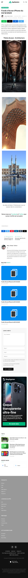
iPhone (2, 483)
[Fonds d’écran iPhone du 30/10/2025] (14, 273)
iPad (2, 485)
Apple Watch (4, 489)
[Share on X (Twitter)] (21, 21)
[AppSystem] (14, 2)
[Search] (26, 2)
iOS (2, 502)
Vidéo (2, 525)
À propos (7, 551)
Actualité (3, 533)
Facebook (14, 214)
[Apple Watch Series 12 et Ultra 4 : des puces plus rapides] (4, 439)
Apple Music (3, 510)
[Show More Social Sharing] (25, 21)
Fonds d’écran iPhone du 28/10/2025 (10, 322)
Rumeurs (3, 535)
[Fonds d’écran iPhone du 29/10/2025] (14, 293)
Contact (13, 551)
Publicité (19, 551)
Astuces (3, 518)
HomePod (3, 493)
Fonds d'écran (5, 7)
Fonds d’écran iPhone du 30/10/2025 (10, 281)
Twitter (21, 214)
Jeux (2, 508)
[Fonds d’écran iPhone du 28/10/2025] (14, 313)
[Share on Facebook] (15, 21)
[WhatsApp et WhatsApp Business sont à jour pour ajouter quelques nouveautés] (4, 446)
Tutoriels (3, 520)
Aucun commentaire (13, 17)
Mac (2, 487)
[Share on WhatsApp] (4, 21)
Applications (4, 504)
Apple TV (3, 491)
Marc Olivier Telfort (9, 16)
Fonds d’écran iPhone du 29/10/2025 (10, 302)
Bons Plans (3, 537)
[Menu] (2, 2)
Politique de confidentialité (9, 553)
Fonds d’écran (4, 523)
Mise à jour (3, 506)
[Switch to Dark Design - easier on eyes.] (24, 2)
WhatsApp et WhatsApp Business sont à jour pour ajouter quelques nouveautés (17, 446)
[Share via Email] (9, 21)
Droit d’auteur (21, 553)
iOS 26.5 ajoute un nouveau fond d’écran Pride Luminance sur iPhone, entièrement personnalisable (18, 453)
